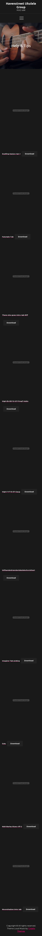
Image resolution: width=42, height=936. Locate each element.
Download (29, 154)
